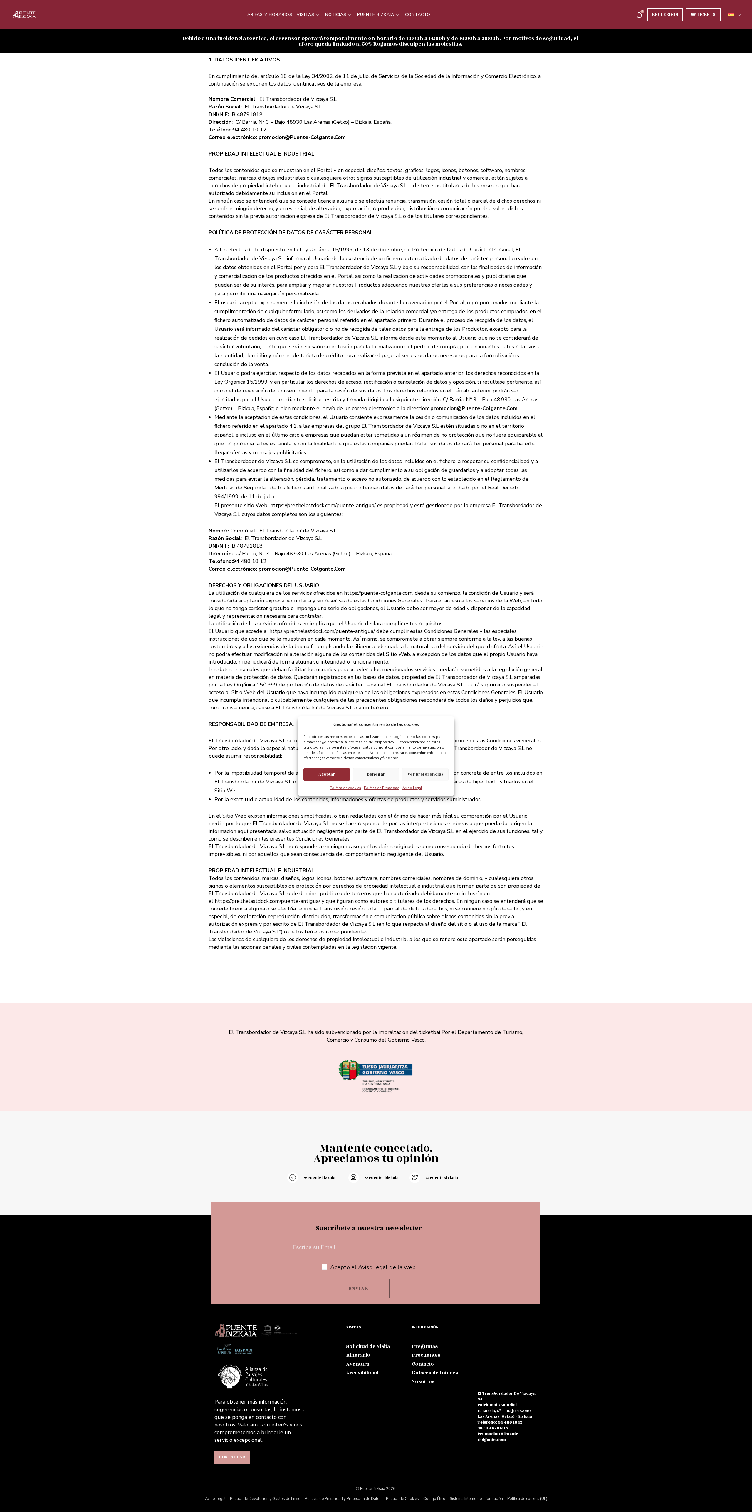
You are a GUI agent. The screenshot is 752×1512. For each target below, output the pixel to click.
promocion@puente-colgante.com (498, 1437)
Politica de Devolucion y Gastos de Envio (265, 1498)
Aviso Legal (412, 788)
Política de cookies (345, 788)
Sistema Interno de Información (476, 1498)
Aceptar (326, 774)
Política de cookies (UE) (527, 1498)
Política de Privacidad (382, 788)
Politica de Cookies (402, 1498)
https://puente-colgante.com (378, 593)
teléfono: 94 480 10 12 (500, 1422)
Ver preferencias (425, 774)
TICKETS (703, 14)
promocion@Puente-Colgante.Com (302, 137)
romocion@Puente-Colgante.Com (304, 568)
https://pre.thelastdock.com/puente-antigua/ (322, 631)
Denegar (376, 774)
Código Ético (434, 1498)
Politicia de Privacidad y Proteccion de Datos (343, 1498)
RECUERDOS (665, 14)
